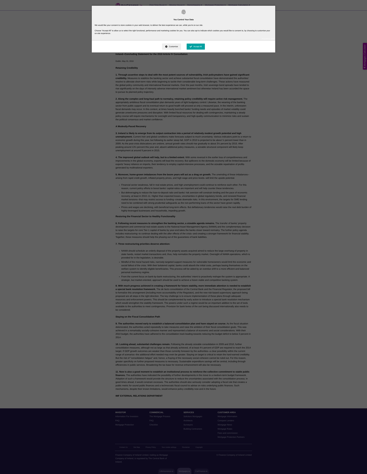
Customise (173, 46)
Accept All (197, 46)
